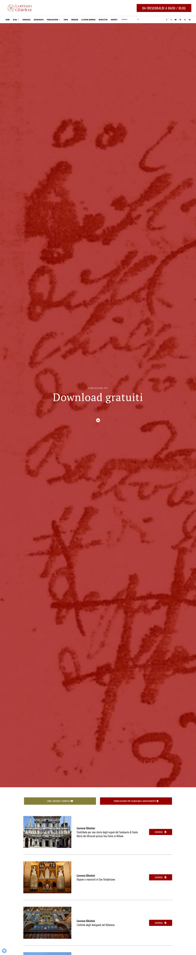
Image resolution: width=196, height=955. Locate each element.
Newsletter (103, 19)
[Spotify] (180, 19)
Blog (15, 19)
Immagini (74, 19)
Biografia (27, 19)
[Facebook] (171, 19)
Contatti (114, 19)
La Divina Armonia (88, 19)
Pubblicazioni (52, 19)
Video (66, 19)
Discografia (39, 19)
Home (8, 19)
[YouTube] (175, 19)
